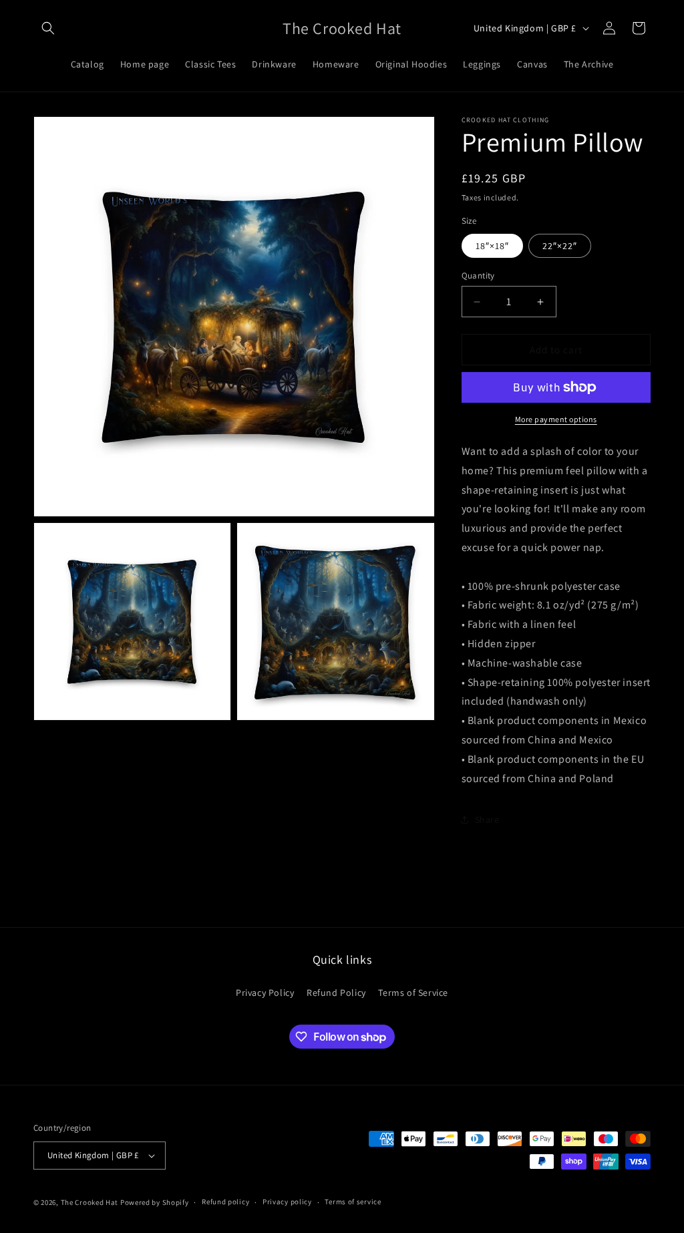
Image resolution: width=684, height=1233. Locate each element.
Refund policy (225, 1201)
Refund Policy (336, 993)
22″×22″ (559, 246)
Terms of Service (413, 993)
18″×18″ (492, 246)
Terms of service (353, 1201)
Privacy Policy (265, 993)
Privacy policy (287, 1201)
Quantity (478, 275)
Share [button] (487, 820)
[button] (48, 28)
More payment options (556, 419)
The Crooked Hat (90, 1202)
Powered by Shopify (154, 1202)
